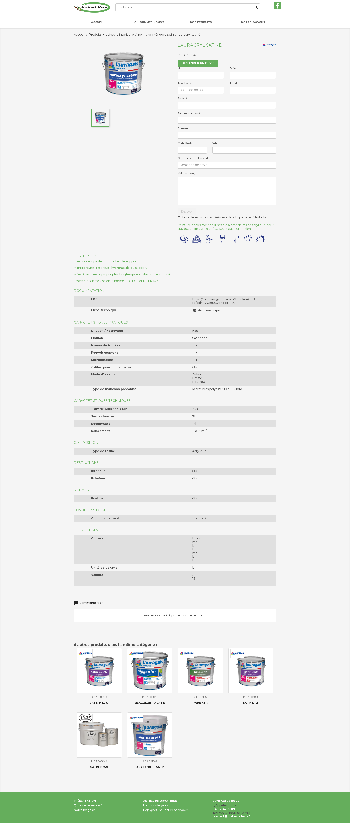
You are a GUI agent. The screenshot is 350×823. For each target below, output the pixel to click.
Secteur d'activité (189, 113)
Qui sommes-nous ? (88, 805)
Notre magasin (84, 810)
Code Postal (185, 143)
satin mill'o (99, 702)
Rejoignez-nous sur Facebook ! (165, 810)
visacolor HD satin (149, 702)
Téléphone (184, 83)
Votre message (187, 173)
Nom (181, 68)
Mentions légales (155, 805)
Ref (180, 55)
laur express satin (150, 767)
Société (182, 98)
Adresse (183, 128)
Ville (214, 143)
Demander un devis (198, 63)
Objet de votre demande (193, 158)
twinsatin (200, 702)
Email (233, 83)
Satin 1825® (99, 767)
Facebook (277, 5)
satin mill (251, 702)
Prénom (235, 68)
